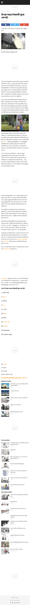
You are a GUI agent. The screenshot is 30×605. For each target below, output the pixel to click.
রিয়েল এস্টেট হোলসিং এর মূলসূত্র (16, 549)
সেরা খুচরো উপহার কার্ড (14, 390)
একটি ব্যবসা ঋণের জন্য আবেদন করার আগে (18, 508)
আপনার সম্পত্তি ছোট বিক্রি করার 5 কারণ (18, 528)
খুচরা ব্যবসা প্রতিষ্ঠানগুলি (22, 239)
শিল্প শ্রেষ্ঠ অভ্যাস (7, 11)
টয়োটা (4, 313)
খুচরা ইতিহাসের (6, 241)
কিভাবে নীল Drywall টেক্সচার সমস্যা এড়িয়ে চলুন (19, 542)
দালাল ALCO (4, 278)
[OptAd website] (23, 130)
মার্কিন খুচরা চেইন (6, 249)
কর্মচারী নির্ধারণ (13, 449)
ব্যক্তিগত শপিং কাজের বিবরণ (15, 404)
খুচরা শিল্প (2, 11)
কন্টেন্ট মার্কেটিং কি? (13, 501)
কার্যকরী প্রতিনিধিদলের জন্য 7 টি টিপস (17, 535)
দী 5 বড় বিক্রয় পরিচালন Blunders (17, 463)
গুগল (3, 305)
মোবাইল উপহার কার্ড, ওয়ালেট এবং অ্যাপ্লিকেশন (19, 397)
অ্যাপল (4, 141)
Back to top (15, 597)
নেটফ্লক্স (5, 326)
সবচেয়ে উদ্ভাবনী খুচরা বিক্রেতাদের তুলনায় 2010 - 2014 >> (14, 378)
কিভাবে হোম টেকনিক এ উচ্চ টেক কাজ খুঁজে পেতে (19, 477)
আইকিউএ (5, 364)
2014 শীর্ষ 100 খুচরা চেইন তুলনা (16, 411)
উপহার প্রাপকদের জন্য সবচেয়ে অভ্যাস (17, 484)
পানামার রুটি (6, 322)
